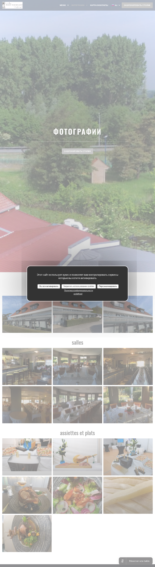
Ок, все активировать (48, 286)
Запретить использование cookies (78, 286)
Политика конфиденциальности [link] (78, 290)
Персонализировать (108, 286)
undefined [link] (78, 294)
